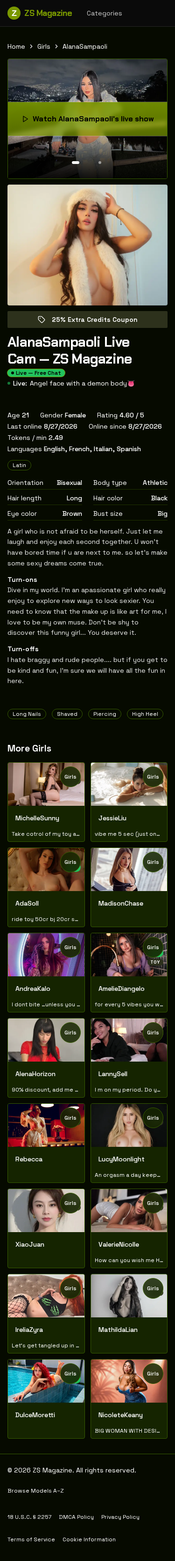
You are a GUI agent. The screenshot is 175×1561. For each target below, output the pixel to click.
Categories (104, 13)
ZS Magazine (42, 13)
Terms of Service (31, 1539)
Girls (43, 46)
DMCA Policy (76, 1517)
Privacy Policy (120, 1517)
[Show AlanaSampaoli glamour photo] (100, 162)
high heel (145, 714)
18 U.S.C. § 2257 (29, 1517)
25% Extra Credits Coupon (101, 321)
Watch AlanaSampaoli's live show (94, 121)
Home (16, 46)
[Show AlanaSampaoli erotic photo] (75, 162)
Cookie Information (89, 1539)
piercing (104, 714)
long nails (27, 714)
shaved (67, 714)
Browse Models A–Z (35, 1490)
